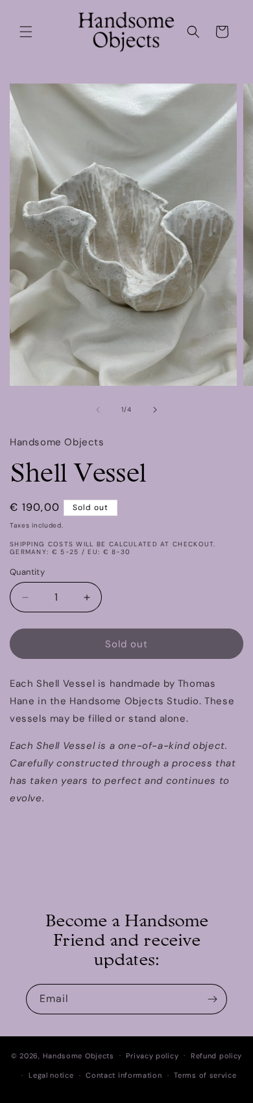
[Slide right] (155, 410)
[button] (26, 31)
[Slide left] (98, 410)
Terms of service (205, 1075)
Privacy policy (152, 1055)
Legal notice (51, 1075)
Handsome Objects (78, 1055)
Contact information (124, 1075)
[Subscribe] (212, 999)
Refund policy (216, 1055)
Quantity (27, 571)
